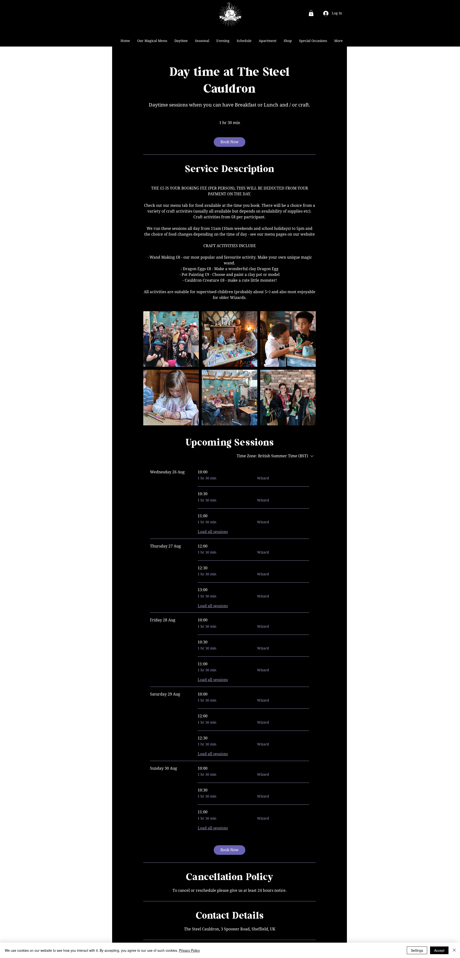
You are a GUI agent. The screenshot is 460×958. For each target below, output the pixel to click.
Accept (439, 950)
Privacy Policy (189, 950)
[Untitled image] (171, 339)
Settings (417, 950)
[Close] (454, 950)
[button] (311, 13)
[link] (229, 142)
